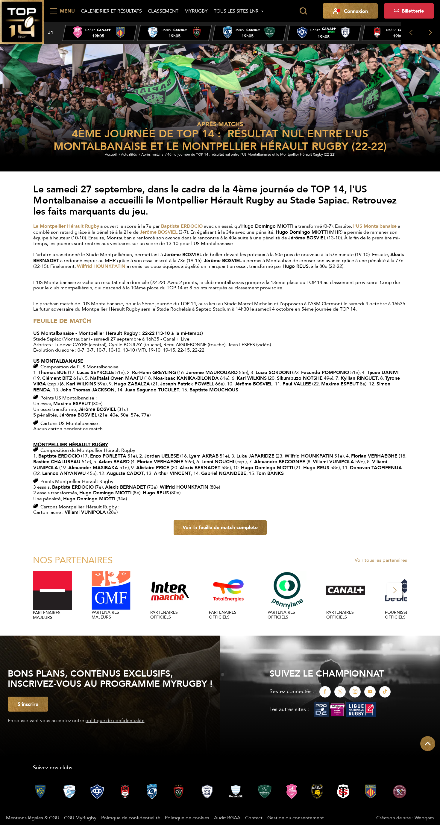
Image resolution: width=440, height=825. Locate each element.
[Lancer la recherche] (303, 11)
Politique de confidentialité (130, 817)
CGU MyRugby (80, 817)
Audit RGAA (227, 817)
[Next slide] (430, 33)
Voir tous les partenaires (381, 560)
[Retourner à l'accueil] (22, 21)
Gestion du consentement (295, 817)
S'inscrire (28, 704)
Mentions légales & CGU (32, 817)
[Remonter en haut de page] (427, 743)
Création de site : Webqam (405, 817)
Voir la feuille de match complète (220, 527)
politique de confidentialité (115, 720)
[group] (99, 33)
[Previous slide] (411, 33)
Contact (254, 817)
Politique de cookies (187, 817)
